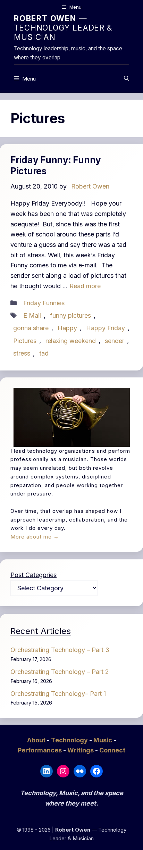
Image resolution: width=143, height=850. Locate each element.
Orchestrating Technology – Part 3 (59, 649)
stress (21, 353)
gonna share (31, 328)
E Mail (32, 315)
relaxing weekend (70, 340)
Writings (81, 750)
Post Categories (33, 574)
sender (114, 340)
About (37, 740)
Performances (40, 750)
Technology (70, 740)
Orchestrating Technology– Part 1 (58, 693)
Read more (85, 286)
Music (103, 740)
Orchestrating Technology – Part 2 (59, 671)
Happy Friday (105, 328)
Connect (112, 750)
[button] (126, 78)
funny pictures (70, 315)
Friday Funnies (44, 303)
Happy (67, 328)
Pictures (24, 340)
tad (44, 353)
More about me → (34, 536)
